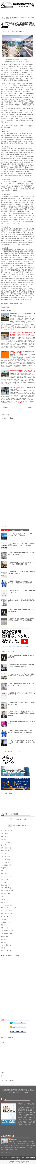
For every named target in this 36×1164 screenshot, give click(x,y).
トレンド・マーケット (7, 908)
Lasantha (27, 1161)
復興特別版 (4, 851)
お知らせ (3, 919)
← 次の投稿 (5, 408)
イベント (3, 842)
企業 (2, 833)
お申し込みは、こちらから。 (26, 1123)
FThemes (13, 1161)
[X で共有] (6, 307)
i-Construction (5, 905)
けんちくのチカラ (6, 910)
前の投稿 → (31, 408)
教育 (2, 853)
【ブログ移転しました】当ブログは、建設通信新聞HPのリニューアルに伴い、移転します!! (21, 544)
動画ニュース (5, 951)
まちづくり (4, 899)
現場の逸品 (4, 893)
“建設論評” (4, 922)
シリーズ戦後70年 (6, 933)
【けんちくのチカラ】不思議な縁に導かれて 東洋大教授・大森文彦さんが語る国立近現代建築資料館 (21, 713)
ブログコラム (5, 896)
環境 (2, 925)
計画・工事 (4, 862)
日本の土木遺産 (5, 931)
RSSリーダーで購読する (7, 1080)
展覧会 (3, 936)
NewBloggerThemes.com (25, 1163)
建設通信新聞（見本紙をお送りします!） (12, 303)
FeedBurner (20, 825)
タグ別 (13, 530)
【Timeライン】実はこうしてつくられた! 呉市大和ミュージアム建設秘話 (21, 534)
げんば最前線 (5, 865)
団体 (2, 839)
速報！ (3, 928)
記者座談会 (4, 888)
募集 (2, 870)
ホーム (18, 408)
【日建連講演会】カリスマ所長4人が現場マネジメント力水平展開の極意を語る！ (21, 563)
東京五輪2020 (5, 913)
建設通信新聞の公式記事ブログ (19, 1157)
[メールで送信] (2, 307)
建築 (7, 17)
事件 (2, 939)
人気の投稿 (5, 530)
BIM (2, 868)
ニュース (3, 859)
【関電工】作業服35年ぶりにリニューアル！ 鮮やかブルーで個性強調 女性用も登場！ (21, 582)
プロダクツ (4, 856)
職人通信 (3, 916)
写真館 (3, 948)
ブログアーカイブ (23, 530)
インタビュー (5, 876)
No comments (20, 31)
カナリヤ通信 (5, 945)
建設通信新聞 (14, 1139)
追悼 (2, 942)
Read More (17, 329)
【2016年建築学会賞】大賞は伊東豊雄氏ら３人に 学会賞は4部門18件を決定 (18, 23)
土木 (2, 845)
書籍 (2, 873)
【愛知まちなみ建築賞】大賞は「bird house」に (22, 370)
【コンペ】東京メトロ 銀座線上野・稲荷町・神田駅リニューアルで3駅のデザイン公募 (22, 333)
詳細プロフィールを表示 (7, 1152)
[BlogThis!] (4, 307)
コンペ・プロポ (5, 891)
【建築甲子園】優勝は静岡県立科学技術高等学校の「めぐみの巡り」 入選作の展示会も (21, 619)
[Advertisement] (18, 11)
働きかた (3, 885)
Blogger (26, 1092)
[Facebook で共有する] (8, 307)
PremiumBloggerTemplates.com (12, 1163)
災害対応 (3, 902)
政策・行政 (4, 848)
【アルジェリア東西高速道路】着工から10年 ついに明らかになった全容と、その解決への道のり (21, 742)
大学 (2, 882)
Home (3, 17)
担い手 (3, 879)
